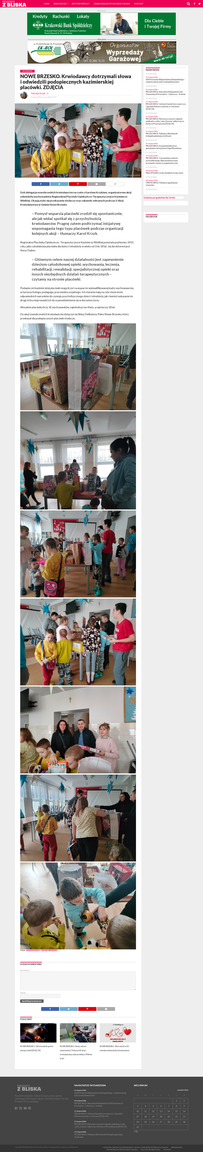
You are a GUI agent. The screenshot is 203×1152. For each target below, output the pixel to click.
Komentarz (25, 970)
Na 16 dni (170, 197)
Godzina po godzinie (154, 197)
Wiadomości (60, 4)
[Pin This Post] (78, 183)
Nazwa (23, 993)
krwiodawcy (33, 950)
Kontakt (138, 4)
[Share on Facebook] (41, 183)
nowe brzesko (49, 950)
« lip (136, 1131)
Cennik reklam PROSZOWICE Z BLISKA (112, 4)
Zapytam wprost (81, 4)
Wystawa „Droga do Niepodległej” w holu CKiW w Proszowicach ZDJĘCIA (135, 1147)
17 (137, 1116)
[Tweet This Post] (59, 183)
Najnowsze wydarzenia (90, 1085)
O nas (46, 4)
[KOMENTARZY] (115, 183)
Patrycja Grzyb (38, 93)
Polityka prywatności (150, 1150)
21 (168, 1116)
